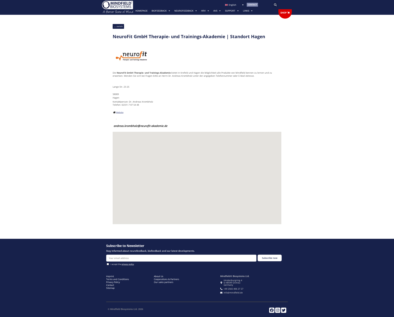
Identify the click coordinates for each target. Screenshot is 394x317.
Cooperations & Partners (166, 279)
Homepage (141, 11)
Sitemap (110, 288)
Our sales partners (163, 282)
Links (246, 11)
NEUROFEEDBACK (183, 11)
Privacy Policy (113, 282)
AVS (215, 11)
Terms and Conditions (117, 279)
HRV (203, 11)
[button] (275, 4)
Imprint (110, 276)
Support (230, 11)
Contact (110, 285)
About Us (158, 276)
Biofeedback (159, 11)
